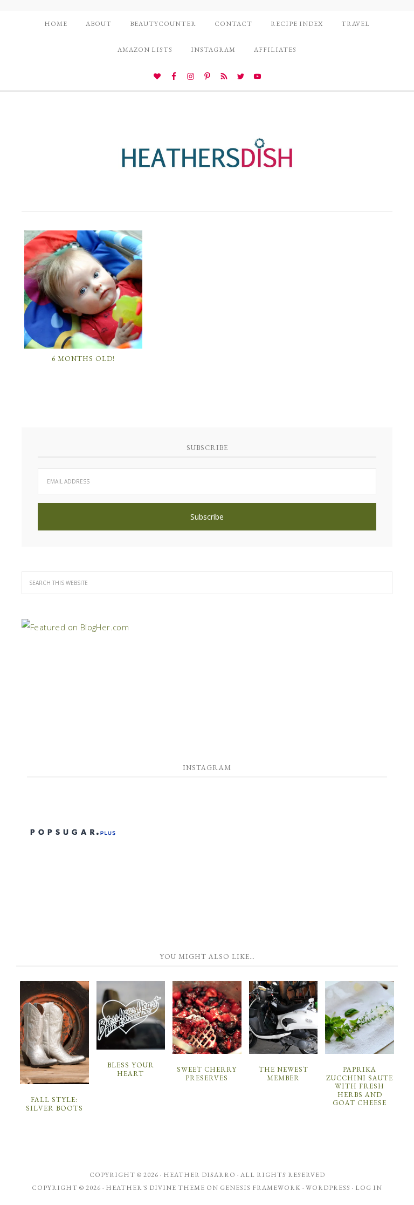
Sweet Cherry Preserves (207, 1074)
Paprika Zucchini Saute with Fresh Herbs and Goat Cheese (359, 1086)
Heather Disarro (199, 1174)
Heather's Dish (207, 158)
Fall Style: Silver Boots (54, 1104)
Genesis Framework (260, 1187)
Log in (368, 1187)
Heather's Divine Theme (155, 1187)
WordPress (328, 1187)
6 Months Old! (83, 358)
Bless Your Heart (130, 1069)
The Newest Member (283, 1074)
